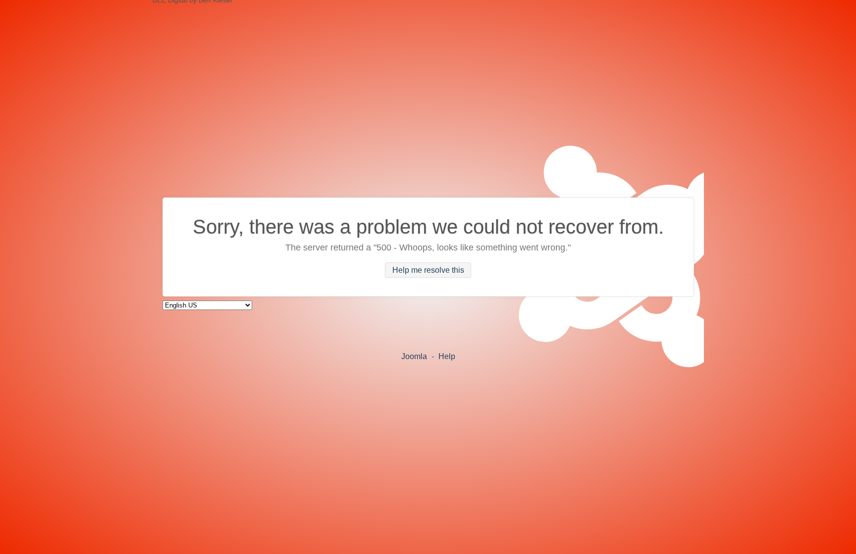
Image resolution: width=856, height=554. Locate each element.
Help (446, 356)
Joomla (414, 356)
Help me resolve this (428, 270)
